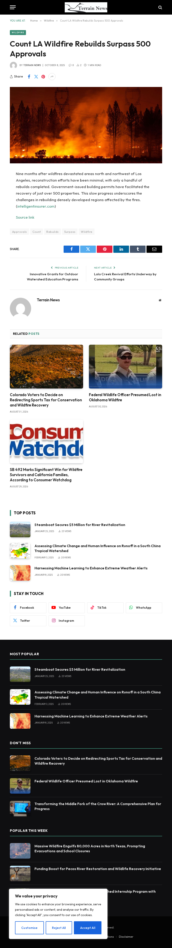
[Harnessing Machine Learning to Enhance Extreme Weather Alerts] (20, 573)
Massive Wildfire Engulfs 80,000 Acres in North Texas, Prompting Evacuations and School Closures (89, 848)
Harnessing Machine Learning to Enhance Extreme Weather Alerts (91, 568)
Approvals (19, 231)
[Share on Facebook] (29, 76)
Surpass (69, 231)
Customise (29, 928)
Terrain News (32, 65)
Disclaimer (126, 936)
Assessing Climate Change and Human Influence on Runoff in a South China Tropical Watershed (97, 548)
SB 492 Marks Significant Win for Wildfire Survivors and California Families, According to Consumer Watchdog (46, 474)
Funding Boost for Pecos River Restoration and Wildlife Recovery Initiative (97, 868)
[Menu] (13, 7)
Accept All (87, 928)
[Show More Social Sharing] (52, 76)
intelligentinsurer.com (36, 206)
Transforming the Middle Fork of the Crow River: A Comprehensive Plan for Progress (97, 806)
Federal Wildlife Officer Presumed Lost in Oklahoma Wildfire (125, 397)
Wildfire (18, 32)
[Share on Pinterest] (43, 76)
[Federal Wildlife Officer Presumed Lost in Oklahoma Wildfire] (125, 367)
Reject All (59, 928)
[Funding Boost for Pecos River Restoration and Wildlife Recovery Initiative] (20, 873)
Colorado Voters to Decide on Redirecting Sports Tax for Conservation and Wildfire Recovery (46, 399)
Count (36, 231)
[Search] (159, 7)
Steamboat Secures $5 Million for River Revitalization (79, 524)
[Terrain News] (86, 7)
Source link (25, 217)
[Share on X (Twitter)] (36, 76)
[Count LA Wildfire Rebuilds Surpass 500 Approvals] (86, 125)
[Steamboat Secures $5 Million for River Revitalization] (20, 529)
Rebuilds (52, 231)
